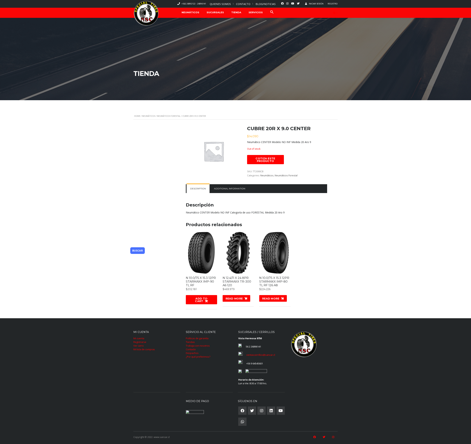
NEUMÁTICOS (190, 12)
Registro (333, 3)
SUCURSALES (215, 12)
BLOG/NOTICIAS (266, 4)
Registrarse (139, 342)
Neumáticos (148, 116)
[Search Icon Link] (271, 12)
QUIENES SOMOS (220, 4)
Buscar (137, 250)
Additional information (229, 188)
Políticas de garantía (197, 338)
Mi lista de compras (144, 349)
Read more (234, 298)
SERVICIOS (256, 12)
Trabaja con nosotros (198, 345)
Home (137, 116)
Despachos (192, 353)
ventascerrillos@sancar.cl (260, 354)
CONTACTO (243, 4)
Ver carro (138, 345)
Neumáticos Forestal (168, 116)
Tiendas (190, 342)
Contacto (191, 349)
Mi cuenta (138, 338)
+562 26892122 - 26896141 (193, 3)
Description (198, 188)
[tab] (198, 188)
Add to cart (201, 300)
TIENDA (236, 12)
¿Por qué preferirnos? (198, 356)
